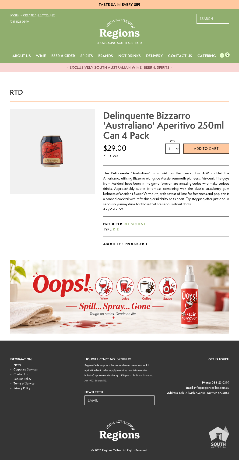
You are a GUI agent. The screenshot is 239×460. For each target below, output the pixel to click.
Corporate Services (26, 369)
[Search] (226, 16)
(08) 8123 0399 (19, 22)
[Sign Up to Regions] (151, 398)
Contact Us (21, 374)
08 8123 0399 (220, 383)
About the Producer (123, 243)
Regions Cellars (111, 450)
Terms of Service (24, 383)
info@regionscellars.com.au (211, 388)
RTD (116, 229)
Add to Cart (206, 148)
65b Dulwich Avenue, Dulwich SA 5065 (204, 393)
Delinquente (135, 224)
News (17, 365)
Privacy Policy (22, 388)
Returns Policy (22, 379)
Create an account (39, 15)
